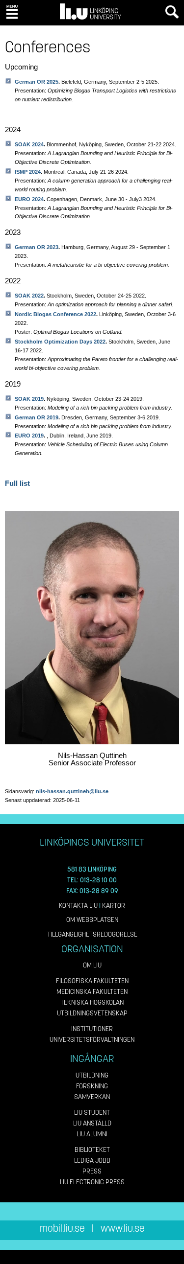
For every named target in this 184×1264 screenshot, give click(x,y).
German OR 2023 (36, 247)
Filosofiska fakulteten (92, 981)
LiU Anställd (92, 1123)
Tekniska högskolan (92, 1002)
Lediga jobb (92, 1160)
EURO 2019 (29, 435)
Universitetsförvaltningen (92, 1039)
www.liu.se (123, 1228)
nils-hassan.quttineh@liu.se (72, 791)
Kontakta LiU (78, 905)
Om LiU (92, 965)
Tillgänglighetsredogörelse (92, 934)
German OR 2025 (36, 82)
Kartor (113, 905)
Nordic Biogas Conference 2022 (55, 314)
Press (92, 1171)
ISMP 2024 (28, 172)
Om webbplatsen (92, 920)
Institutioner (92, 1029)
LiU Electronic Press (92, 1182)
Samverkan (92, 1097)
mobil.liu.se (62, 1228)
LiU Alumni (92, 1134)
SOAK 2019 (29, 399)
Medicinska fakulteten (92, 992)
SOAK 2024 (29, 144)
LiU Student (92, 1112)
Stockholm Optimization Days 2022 (60, 342)
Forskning (92, 1086)
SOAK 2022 (29, 296)
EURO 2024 (29, 199)
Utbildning (92, 1075)
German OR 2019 (36, 417)
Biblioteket (92, 1150)
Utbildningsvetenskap (92, 1013)
